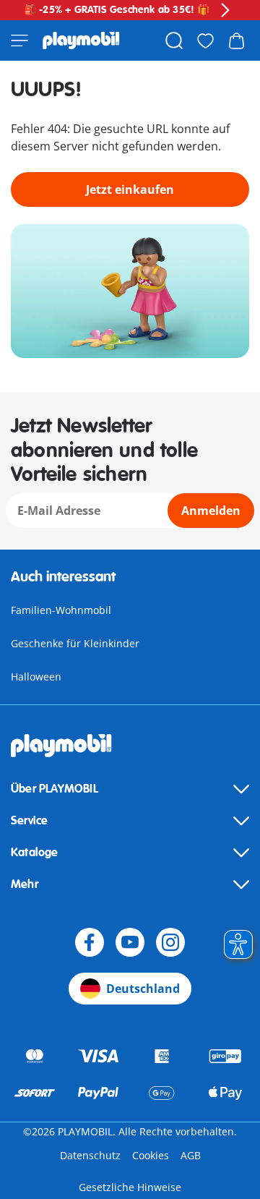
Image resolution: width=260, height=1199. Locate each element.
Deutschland (143, 989)
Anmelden (210, 511)
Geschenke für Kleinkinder (75, 643)
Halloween (36, 676)
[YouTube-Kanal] (130, 942)
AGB (191, 1155)
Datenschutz (90, 1155)
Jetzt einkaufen (130, 189)
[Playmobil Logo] (81, 40)
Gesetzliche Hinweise (130, 1187)
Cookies (150, 1155)
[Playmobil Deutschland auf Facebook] (89, 942)
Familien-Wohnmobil (61, 610)
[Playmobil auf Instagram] (170, 942)
